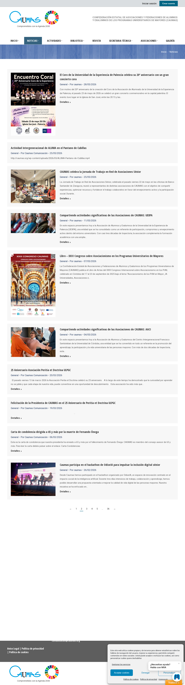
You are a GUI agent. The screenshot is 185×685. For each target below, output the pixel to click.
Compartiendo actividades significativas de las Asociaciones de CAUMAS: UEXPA (106, 215)
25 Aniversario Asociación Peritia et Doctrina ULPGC (41, 370)
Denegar (145, 672)
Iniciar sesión (149, 3)
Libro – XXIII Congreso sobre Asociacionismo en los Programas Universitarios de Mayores (111, 256)
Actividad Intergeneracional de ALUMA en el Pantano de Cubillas (48, 148)
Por (76, 84)
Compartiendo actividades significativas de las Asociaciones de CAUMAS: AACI (105, 329)
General (63, 84)
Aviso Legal (13, 648)
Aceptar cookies (121, 672)
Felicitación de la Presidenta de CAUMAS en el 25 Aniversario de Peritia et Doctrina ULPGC (63, 403)
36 (108, 508)
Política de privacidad (148, 679)
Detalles (64, 102)
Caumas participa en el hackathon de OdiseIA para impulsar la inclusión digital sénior (110, 465)
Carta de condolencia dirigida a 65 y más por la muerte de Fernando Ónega (55, 432)
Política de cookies (131, 679)
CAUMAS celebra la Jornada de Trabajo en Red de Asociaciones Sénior (100, 172)
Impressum (163, 679)
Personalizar (169, 672)
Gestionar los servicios (121, 665)
